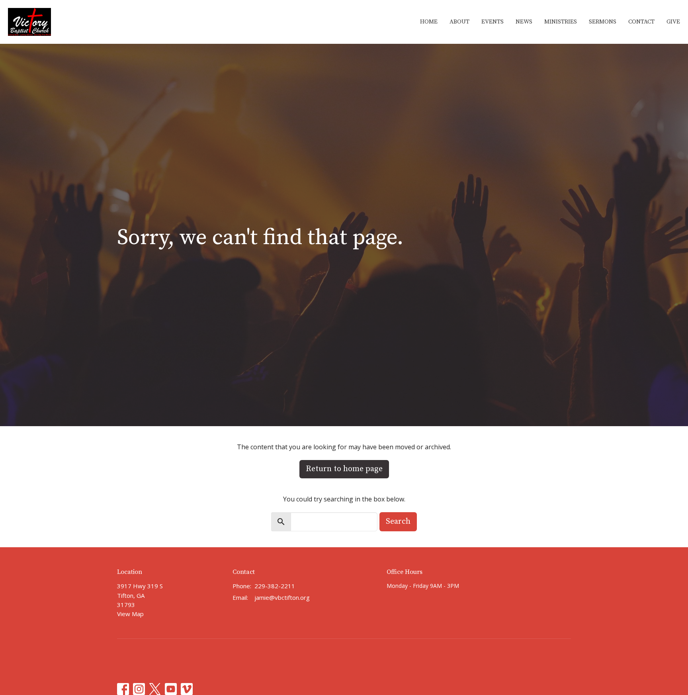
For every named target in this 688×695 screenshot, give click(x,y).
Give (673, 21)
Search (398, 522)
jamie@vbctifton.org (282, 597)
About (459, 21)
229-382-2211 (274, 586)
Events (492, 21)
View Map (130, 614)
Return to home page (344, 469)
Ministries (560, 21)
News (524, 21)
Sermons (602, 21)
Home (429, 21)
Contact (641, 21)
